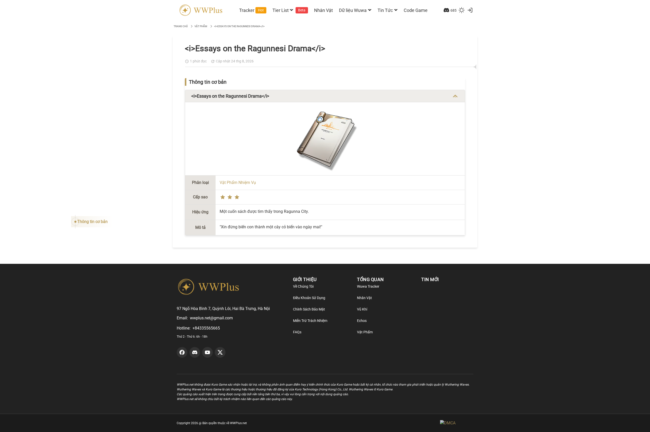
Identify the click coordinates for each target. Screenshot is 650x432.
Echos (362, 321)
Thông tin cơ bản (92, 221)
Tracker (251, 10)
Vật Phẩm (365, 332)
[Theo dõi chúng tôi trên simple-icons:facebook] (182, 352)
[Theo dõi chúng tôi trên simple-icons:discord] (194, 352)
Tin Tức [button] (385, 10)
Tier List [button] (289, 10)
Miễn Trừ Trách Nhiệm (310, 321)
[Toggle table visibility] (455, 96)
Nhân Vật (323, 10)
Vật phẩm (200, 26)
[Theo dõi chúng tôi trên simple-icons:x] (220, 352)
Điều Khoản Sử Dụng (309, 298)
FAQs (297, 332)
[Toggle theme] (462, 10)
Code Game (416, 10)
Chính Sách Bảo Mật (309, 309)
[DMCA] (456, 423)
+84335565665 (206, 328)
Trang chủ (181, 26)
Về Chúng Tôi (303, 286)
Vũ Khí (362, 309)
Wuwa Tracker (368, 286)
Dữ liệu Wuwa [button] (353, 10)
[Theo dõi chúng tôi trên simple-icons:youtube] (207, 352)
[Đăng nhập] (470, 10)
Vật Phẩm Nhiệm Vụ (238, 182)
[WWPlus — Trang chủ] (200, 10)
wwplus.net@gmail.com (211, 318)
